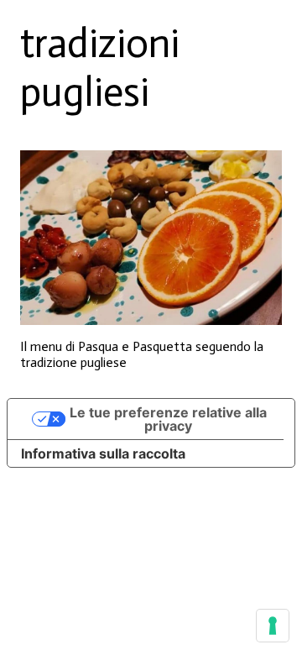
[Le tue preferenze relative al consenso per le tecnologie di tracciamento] (273, 626)
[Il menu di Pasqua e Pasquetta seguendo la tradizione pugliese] (151, 237)
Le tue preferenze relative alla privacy (168, 419)
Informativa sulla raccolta (103, 453)
